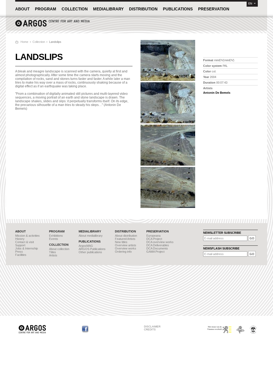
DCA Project (154, 238)
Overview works (125, 248)
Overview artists (125, 245)
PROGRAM (45, 9)
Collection (39, 41)
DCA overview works (160, 242)
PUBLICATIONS (178, 9)
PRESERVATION (213, 9)
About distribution (126, 235)
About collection (59, 249)
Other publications (90, 252)
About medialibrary (91, 235)
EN (250, 3)
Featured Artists (125, 238)
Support (20, 245)
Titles (52, 252)
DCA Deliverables (157, 245)
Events (53, 238)
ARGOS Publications (92, 249)
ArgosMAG (86, 245)
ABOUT (22, 9)
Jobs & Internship (26, 248)
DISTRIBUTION (143, 9)
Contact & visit (24, 242)
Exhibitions (56, 235)
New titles (121, 242)
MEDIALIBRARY (108, 9)
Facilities (20, 254)
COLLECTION (75, 9)
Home (24, 41)
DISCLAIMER (152, 326)
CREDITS (150, 329)
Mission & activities (27, 235)
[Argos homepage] (52, 25)
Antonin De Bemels (216, 92)
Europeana (153, 235)
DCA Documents (157, 248)
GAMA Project (155, 251)
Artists (53, 255)
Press (19, 251)
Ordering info (123, 251)
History (20, 238)
